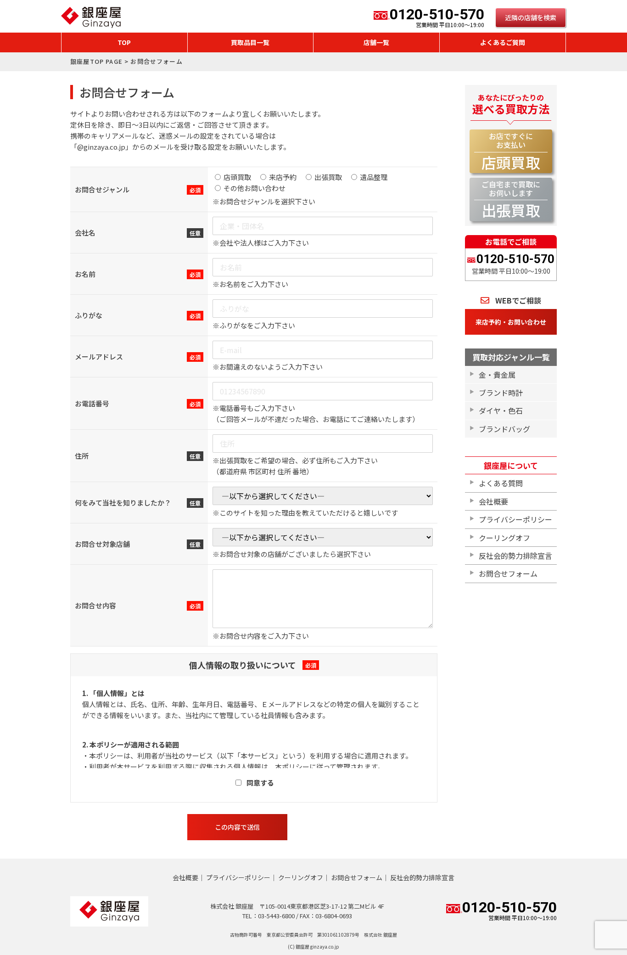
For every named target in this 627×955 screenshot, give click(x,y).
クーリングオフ (504, 537)
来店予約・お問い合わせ (511, 321)
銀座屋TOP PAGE (96, 61)
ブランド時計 (501, 392)
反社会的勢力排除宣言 (515, 555)
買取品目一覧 (250, 42)
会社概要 (493, 501)
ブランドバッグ (504, 428)
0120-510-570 (437, 17)
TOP (124, 42)
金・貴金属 (497, 374)
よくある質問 (501, 483)
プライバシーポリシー (515, 519)
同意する (260, 782)
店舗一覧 (376, 42)
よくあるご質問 (502, 42)
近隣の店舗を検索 (530, 17)
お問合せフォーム (508, 573)
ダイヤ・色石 (501, 410)
